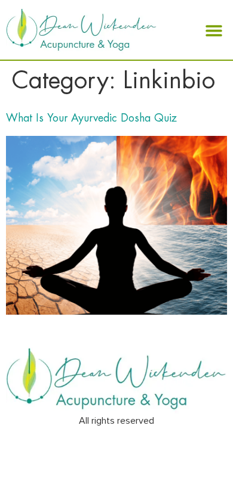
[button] (213, 30)
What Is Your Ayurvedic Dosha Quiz (91, 118)
